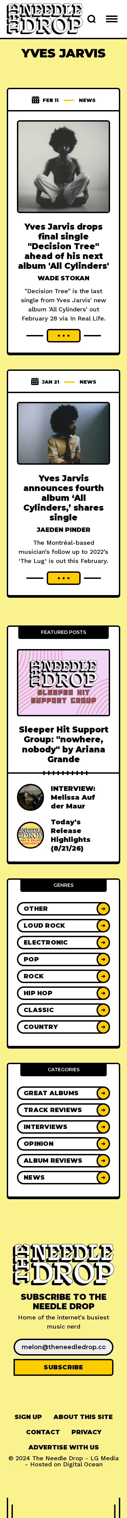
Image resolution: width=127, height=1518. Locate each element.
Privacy (86, 1432)
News (87, 100)
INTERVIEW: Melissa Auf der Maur (73, 797)
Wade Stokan (63, 278)
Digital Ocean (83, 1464)
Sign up (28, 1417)
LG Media (104, 1458)
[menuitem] (28, 1417)
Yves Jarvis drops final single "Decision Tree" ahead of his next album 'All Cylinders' (63, 246)
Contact (43, 1432)
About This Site (83, 1417)
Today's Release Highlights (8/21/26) (70, 835)
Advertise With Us (63, 1447)
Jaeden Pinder (63, 530)
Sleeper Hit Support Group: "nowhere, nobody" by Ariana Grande (63, 744)
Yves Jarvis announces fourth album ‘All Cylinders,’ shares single (63, 497)
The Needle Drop (57, 1458)
